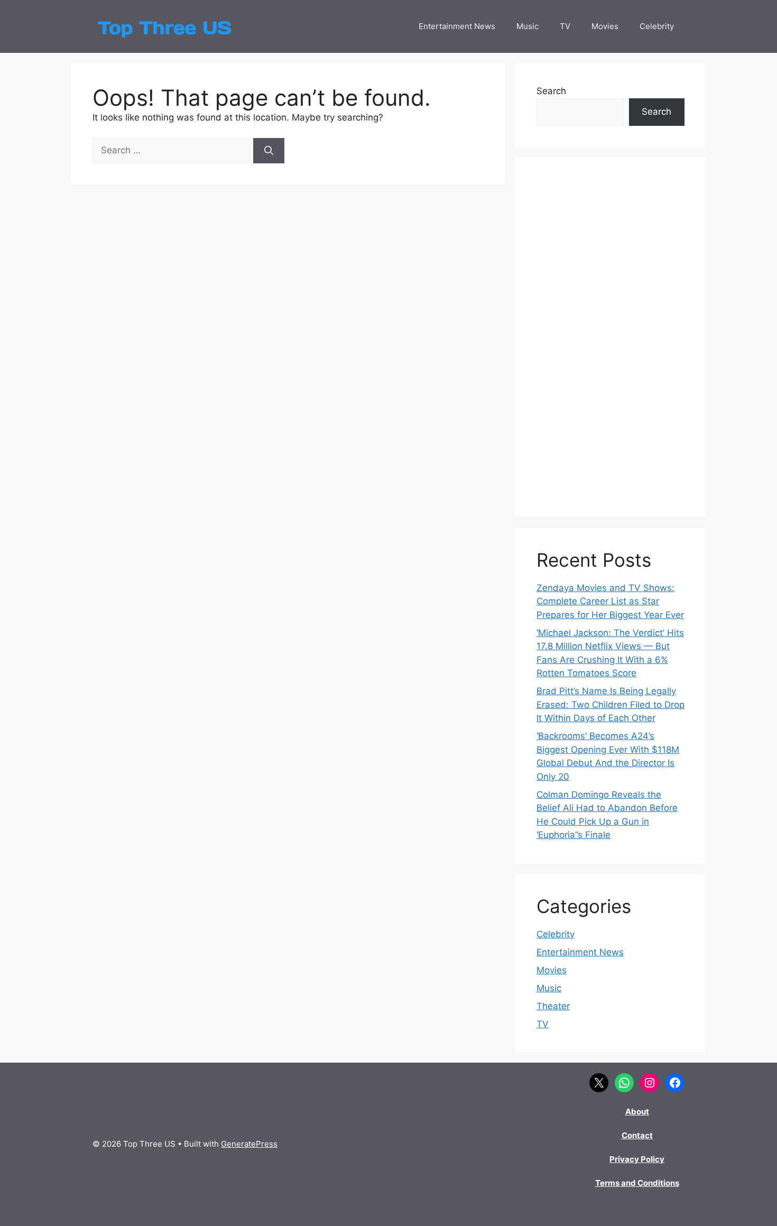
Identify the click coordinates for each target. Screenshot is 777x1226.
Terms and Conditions (637, 1183)
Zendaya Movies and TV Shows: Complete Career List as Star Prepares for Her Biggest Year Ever (610, 601)
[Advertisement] (610, 337)
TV (565, 26)
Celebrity (657, 26)
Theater (553, 1006)
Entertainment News (457, 26)
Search (551, 91)
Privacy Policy (636, 1159)
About (637, 1112)
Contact (637, 1135)
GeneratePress (249, 1144)
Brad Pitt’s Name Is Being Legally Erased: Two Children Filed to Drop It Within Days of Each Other (610, 704)
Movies (604, 26)
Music (527, 26)
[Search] (268, 150)
